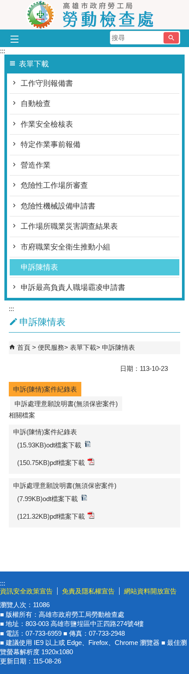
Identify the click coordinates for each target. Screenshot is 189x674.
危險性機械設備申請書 (58, 206)
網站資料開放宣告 (150, 591)
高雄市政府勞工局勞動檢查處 (94, 14)
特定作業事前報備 (50, 144)
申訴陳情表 (39, 267)
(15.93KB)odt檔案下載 (49, 445)
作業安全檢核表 (47, 124)
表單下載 (83, 347)
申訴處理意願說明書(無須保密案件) (66, 403)
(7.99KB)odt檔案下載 (47, 498)
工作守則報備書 (47, 83)
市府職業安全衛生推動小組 (65, 247)
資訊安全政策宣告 (26, 591)
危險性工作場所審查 (54, 185)
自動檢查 (36, 103)
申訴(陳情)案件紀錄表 (45, 389)
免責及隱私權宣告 (88, 591)
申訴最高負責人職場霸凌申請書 (73, 287)
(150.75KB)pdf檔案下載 (51, 462)
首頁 (23, 347)
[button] (171, 38)
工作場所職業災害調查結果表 (69, 226)
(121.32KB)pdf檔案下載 (51, 516)
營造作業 (36, 165)
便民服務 (51, 347)
